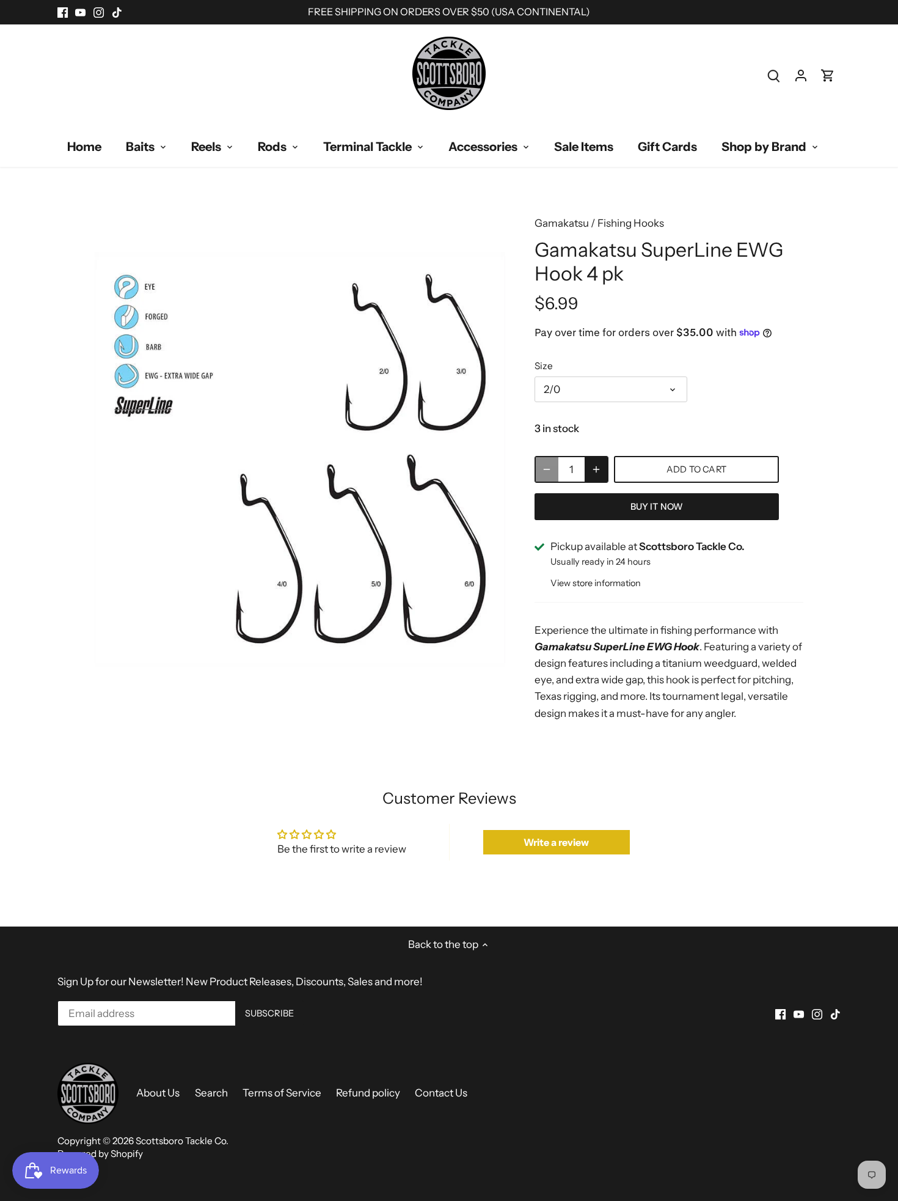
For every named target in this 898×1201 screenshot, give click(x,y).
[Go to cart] (827, 75)
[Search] (774, 75)
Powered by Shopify (100, 1153)
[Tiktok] (117, 12)
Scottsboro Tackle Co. (182, 1141)
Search (211, 1093)
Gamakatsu (562, 223)
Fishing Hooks (630, 223)
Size (544, 366)
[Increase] (596, 469)
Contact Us (441, 1093)
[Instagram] (98, 12)
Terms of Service (282, 1093)
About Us (158, 1093)
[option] (300, 459)
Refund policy (368, 1093)
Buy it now (656, 506)
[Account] (800, 75)
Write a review (556, 842)
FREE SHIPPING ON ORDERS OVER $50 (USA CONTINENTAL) (449, 12)
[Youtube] (80, 12)
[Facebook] (62, 12)
